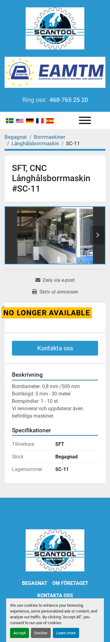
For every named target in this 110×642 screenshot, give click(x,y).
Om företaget (70, 583)
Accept (19, 633)
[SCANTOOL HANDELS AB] (55, 550)
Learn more (66, 633)
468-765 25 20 (68, 99)
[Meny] (85, 120)
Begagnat (34, 583)
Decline (40, 633)
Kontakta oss (55, 348)
